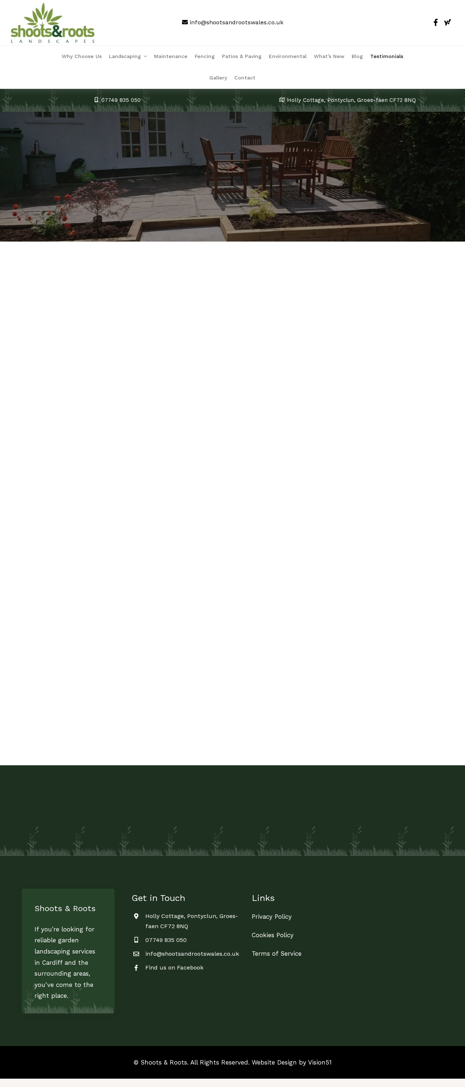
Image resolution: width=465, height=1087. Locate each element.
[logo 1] (52, 5)
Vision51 (320, 1062)
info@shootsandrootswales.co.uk (236, 22)
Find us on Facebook (174, 967)
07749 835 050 (166, 939)
